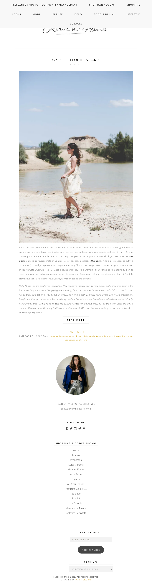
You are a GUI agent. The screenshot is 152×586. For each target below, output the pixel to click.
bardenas (53, 336)
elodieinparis (89, 336)
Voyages (76, 23)
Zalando (76, 493)
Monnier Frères (76, 469)
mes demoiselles (117, 336)
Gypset (99, 336)
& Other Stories (76, 483)
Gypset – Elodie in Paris (76, 60)
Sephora (76, 479)
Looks (16, 14)
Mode (37, 14)
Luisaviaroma (76, 464)
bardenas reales (67, 336)
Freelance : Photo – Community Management (45, 5)
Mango (76, 455)
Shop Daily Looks (102, 5)
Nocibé (76, 498)
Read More (76, 320)
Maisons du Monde (76, 508)
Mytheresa (76, 459)
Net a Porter (76, 474)
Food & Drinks (104, 14)
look (106, 336)
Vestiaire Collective (76, 488)
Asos (76, 450)
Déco (78, 14)
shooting (83, 340)
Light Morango (83, 580)
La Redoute (76, 503)
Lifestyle (133, 14)
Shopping (134, 5)
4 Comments (76, 332)
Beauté (58, 14)
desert (79, 336)
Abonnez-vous (91, 549)
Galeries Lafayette (76, 512)
